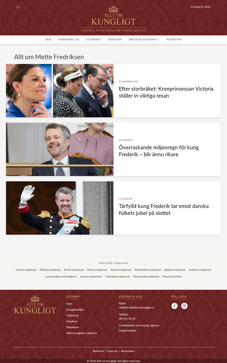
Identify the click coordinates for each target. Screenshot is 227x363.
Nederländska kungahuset (148, 269)
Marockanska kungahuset (146, 276)
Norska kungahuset (74, 269)
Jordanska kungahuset (200, 269)
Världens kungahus (143, 40)
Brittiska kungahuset (50, 269)
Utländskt (93, 40)
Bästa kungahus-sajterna (82, 333)
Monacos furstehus (172, 276)
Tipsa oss (112, 351)
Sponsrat (98, 351)
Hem (48, 40)
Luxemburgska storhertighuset (61, 276)
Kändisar (115, 40)
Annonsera (127, 351)
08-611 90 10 (127, 318)
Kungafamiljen (68, 40)
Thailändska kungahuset (117, 276)
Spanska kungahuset (120, 269)
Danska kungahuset (97, 269)
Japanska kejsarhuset (91, 276)
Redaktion (174, 40)
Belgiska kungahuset (174, 269)
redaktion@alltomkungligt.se (136, 307)
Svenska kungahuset (26, 269)
